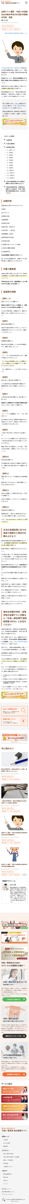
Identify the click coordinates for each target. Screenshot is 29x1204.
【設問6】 (10, 160)
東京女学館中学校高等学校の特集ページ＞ (16, 33)
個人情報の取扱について (8, 1191)
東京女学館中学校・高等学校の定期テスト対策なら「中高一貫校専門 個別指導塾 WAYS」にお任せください (15, 190)
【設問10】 (10, 170)
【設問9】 (10, 168)
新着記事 (5, 1146)
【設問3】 (10, 152)
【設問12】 (11, 175)
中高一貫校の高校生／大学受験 (11, 1157)
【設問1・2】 (11, 150)
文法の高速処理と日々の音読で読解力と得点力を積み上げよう (15, 182)
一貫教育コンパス (7, 1166)
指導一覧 (5, 1177)
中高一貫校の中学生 (8, 26)
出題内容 (9, 140)
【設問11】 (11, 173)
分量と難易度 (10, 144)
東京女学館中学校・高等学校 (11, 68)
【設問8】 (10, 165)
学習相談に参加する (13, 1074)
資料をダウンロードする (14, 1036)
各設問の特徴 (10, 147)
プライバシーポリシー (7, 1194)
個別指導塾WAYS (7, 1174)
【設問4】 (10, 155)
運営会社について (6, 1189)
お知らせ (5, 1180)
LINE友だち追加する (13, 999)
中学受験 (5, 1163)
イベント (5, 1184)
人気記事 (5, 1140)
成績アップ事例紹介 (8, 1160)
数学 (25, 874)
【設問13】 (11, 178)
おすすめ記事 (6, 1143)
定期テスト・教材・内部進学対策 (12, 29)
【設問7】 (10, 163)
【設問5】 (10, 157)
